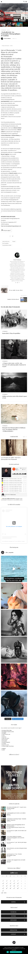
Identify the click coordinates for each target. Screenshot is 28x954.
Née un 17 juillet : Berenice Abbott (15, 290)
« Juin (2, 892)
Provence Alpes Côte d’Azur (8, 746)
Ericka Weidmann (7, 38)
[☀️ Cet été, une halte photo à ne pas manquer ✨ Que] (14, 623)
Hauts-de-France (5, 738)
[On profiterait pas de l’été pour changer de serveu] (14, 569)
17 (2, 886)
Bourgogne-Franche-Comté (8, 731)
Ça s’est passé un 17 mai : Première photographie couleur (14, 854)
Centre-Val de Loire (5, 241)
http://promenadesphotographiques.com (11, 226)
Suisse (3, 750)
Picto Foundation (5, 243)
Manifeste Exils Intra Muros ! (13, 299)
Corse (3, 735)
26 (10, 888)
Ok (7, 952)
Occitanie (4, 743)
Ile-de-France (5, 739)
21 (17, 886)
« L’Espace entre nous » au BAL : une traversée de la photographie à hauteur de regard (14, 364)
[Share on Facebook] (10, 236)
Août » (5, 892)
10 (2, 883)
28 (17, 888)
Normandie (4, 741)
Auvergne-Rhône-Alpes (7, 730)
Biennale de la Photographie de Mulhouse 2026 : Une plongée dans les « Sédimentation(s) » (14, 429)
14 (17, 883)
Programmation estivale (6, 245)
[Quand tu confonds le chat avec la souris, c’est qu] (14, 596)
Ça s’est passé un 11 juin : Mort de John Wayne (17, 842)
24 (2, 888)
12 (10, 883)
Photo (8, 30)
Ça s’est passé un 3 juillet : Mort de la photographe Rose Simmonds (10, 458)
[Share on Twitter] (13, 236)
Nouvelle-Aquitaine (6, 742)
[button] (27, 4)
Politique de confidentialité (16, 952)
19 (10, 886)
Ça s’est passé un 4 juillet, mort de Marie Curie (16, 830)
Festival (13, 241)
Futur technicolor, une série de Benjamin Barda (17, 848)
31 (2, 891)
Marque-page (7, 230)
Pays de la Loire (5, 744)
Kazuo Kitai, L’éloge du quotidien (11, 333)
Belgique (4, 748)
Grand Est (4, 737)
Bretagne (4, 733)
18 (6, 886)
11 (6, 883)
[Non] (26, 950)
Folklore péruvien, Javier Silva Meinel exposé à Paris (14, 397)
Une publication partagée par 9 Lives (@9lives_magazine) (14, 541)
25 (6, 888)
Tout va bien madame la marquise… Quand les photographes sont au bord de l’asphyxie (15, 838)
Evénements (3, 30)
